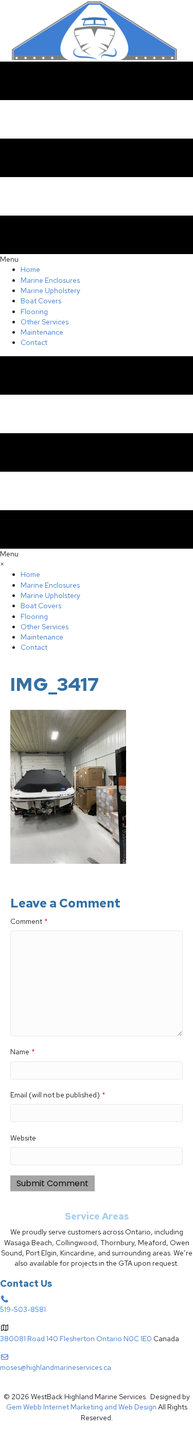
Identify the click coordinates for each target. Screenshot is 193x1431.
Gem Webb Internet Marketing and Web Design (81, 1406)
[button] (18, 1386)
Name (22, 1051)
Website (23, 1138)
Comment (29, 921)
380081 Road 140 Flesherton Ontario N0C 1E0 (76, 1338)
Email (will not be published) (58, 1094)
